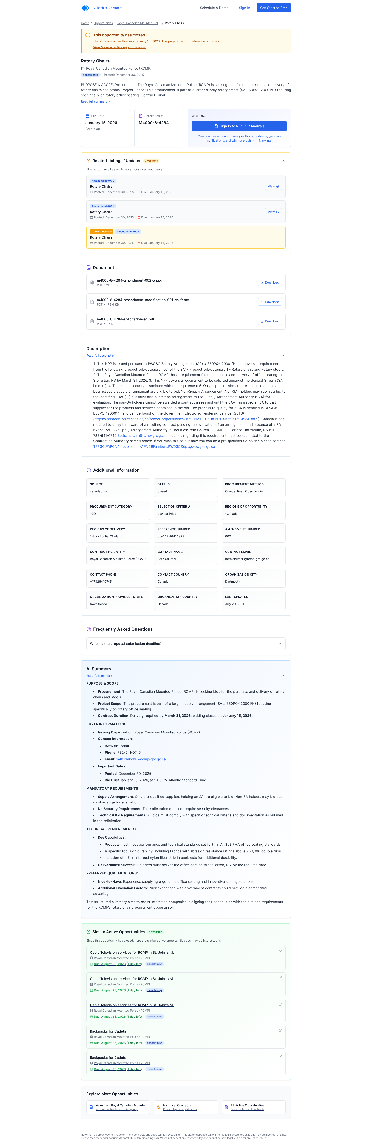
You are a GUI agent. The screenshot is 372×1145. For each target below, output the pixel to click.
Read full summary (94, 101)
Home (85, 23)
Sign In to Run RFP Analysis (242, 126)
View (271, 186)
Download (272, 282)
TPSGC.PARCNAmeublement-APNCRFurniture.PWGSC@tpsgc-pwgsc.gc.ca (154, 446)
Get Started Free (274, 8)
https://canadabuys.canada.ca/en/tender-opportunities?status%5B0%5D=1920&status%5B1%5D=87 (176, 419)
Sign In (244, 8)
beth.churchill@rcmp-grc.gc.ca (141, 759)
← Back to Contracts (107, 7)
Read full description (100, 355)
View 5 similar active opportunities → (119, 47)
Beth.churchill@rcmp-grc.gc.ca (142, 435)
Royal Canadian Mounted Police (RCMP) (138, 23)
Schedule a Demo (214, 8)
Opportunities (103, 23)
